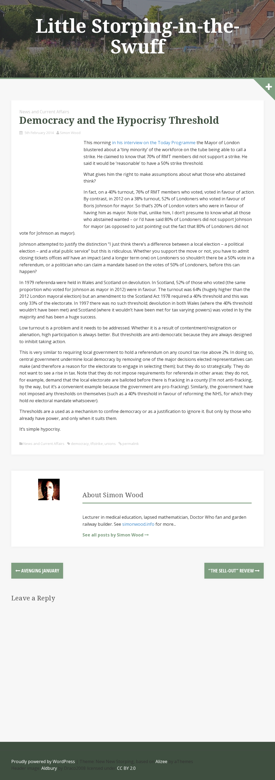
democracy (80, 443)
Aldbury (49, 768)
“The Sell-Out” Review (231, 570)
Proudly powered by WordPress (43, 761)
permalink (130, 443)
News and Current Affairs (44, 112)
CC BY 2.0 (126, 768)
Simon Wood (70, 132)
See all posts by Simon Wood (112, 535)
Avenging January (39, 570)
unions (110, 443)
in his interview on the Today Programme (154, 143)
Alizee (161, 761)
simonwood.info (138, 524)
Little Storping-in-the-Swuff (137, 36)
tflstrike (97, 443)
